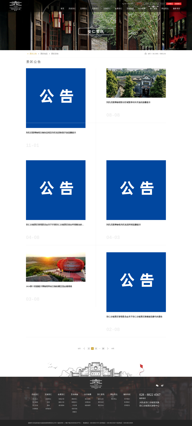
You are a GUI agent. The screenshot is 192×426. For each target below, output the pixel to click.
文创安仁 (95, 9)
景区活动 (54, 54)
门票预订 (170, 4)
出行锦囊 (141, 9)
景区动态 (44, 54)
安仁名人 (35, 399)
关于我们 (127, 399)
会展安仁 (118, 9)
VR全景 (74, 405)
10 (103, 348)
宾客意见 (127, 405)
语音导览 (74, 408)
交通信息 (87, 402)
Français (162, 3)
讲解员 (74, 412)
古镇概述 (35, 408)
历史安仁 (72, 9)
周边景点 (165, 9)
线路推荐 (87, 405)
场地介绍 (61, 399)
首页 (62, 9)
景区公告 (33, 54)
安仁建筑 (35, 402)
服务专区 (176, 9)
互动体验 (130, 9)
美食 (48, 405)
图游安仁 (74, 399)
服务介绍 (61, 402)
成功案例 (61, 405)
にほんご (154, 3)
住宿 (48, 402)
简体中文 (139, 3)
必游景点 (48, 399)
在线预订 (177, 4)
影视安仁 (74, 402)
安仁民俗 (35, 405)
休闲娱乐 (48, 408)
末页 (112, 348)
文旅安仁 (107, 9)
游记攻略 (87, 399)
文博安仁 (83, 9)
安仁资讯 (153, 9)
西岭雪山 (114, 399)
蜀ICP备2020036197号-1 (73, 423)
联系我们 (127, 402)
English (147, 3)
